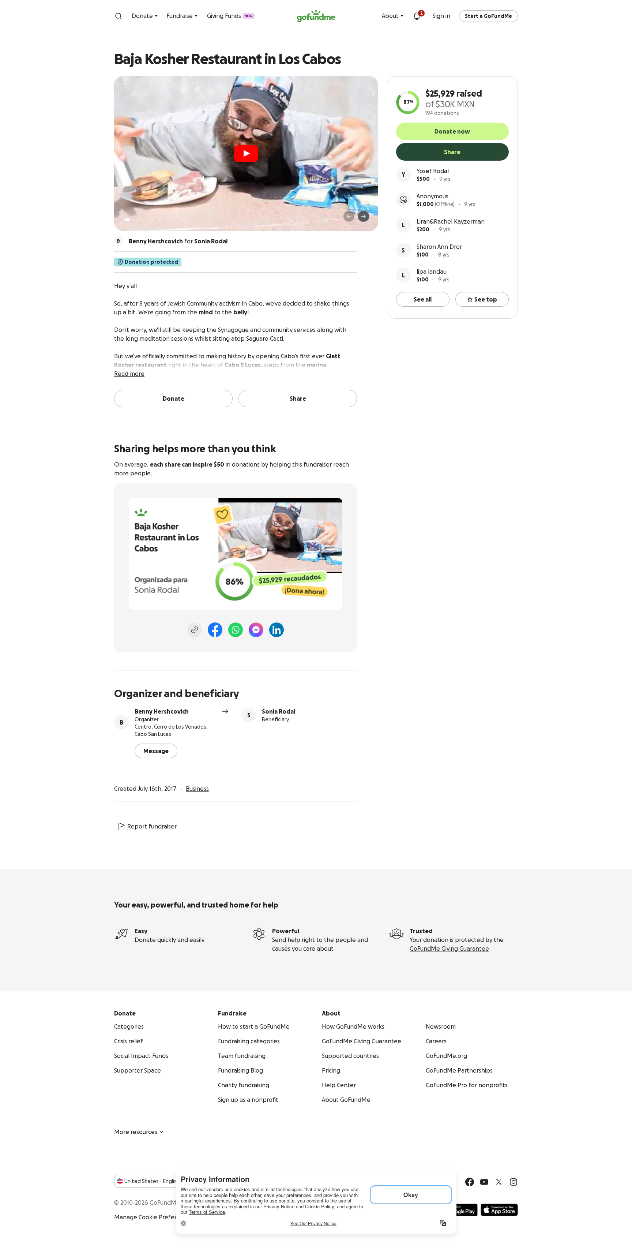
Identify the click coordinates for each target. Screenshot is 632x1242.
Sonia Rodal (278, 711)
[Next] (363, 216)
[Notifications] (416, 16)
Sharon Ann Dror (439, 246)
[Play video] (246, 153)
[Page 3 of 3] (139, 219)
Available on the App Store (499, 1210)
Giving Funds (230, 15)
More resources (135, 1132)
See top (485, 299)
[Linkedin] (276, 630)
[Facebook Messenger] (256, 630)
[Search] (118, 16)
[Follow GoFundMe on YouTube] (484, 1182)
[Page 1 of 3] (127, 219)
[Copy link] (194, 630)
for (178, 241)
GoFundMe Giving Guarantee (449, 948)
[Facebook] (215, 630)
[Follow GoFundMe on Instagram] (513, 1182)
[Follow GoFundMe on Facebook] (469, 1182)
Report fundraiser (152, 826)
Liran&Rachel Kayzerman (451, 221)
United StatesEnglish (152, 1181)
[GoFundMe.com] (316, 16)
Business (197, 788)
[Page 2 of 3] (134, 219)
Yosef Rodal (433, 171)
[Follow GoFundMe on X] (499, 1182)
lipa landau (432, 271)
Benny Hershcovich (162, 711)
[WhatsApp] (235, 630)
